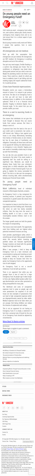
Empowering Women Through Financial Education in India (17, 369)
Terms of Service (20, 449)
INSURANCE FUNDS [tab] (7, 395)
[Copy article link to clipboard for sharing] (20, 25)
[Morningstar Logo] (17, 3)
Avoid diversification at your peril (10, 373)
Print (29, 9)
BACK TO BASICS (7, 10)
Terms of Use (5, 441)
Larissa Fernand (13, 22)
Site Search (7, 2)
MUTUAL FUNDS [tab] (6, 391)
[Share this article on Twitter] (23, 22)
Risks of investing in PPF (8, 376)
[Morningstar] (11, 403)
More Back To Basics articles (14, 321)
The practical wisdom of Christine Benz (12, 355)
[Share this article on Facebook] (20, 22)
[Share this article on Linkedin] (27, 22)
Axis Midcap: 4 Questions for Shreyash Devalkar (14, 350)
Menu (3, 3)
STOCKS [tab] (4, 386)
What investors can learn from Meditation (13, 378)
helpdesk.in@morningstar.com (11, 471)
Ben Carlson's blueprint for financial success (13, 353)
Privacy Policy (12, 441)
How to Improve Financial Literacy (11, 371)
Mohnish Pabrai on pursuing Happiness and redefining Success (16, 358)
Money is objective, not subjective (11, 361)
